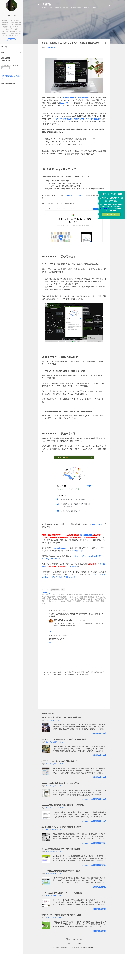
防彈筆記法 (74, 566)
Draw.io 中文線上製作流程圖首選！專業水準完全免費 (61, 871)
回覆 (50, 631)
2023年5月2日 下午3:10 (80, 620)
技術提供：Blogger (75, 939)
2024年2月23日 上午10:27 (59, 636)
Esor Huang (11, 15)
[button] (105, 43)
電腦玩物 (46, 4)
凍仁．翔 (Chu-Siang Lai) (63, 620)
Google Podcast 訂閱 (52, 559)
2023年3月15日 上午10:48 (59, 611)
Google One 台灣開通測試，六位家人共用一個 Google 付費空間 (76, 119)
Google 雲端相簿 (66, 103)
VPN (63, 590)
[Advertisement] (74, 25)
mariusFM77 (78, 943)
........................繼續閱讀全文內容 (94, 733)
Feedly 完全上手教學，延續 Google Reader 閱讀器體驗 (62, 893)
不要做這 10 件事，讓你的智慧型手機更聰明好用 (59, 761)
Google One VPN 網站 (74, 195)
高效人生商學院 (80, 556)
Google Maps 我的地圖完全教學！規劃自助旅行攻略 (61, 783)
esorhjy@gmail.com (60, 548)
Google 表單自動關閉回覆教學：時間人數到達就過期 (61, 849)
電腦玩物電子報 (77, 551)
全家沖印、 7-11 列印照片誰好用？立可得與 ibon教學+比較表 (64, 739)
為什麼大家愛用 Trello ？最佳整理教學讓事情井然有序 (61, 827)
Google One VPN (98, 524)
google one (55, 590)
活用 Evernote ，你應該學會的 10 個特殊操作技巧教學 (61, 915)
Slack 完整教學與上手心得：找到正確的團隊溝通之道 (61, 717)
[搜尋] (109, 5)
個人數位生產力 (86, 535)
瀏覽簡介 (11, 39)
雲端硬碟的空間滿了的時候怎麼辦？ (76, 98)
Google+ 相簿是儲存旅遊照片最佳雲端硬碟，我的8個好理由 (64, 805)
